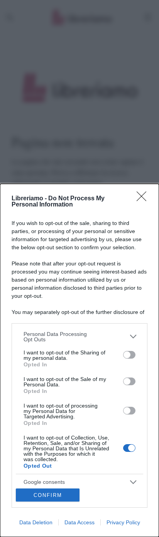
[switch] (129, 355)
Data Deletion (35, 522)
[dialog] (79, 360)
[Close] (144, 198)
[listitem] (79, 336)
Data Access (79, 522)
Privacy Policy (123, 522)
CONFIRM (48, 495)
